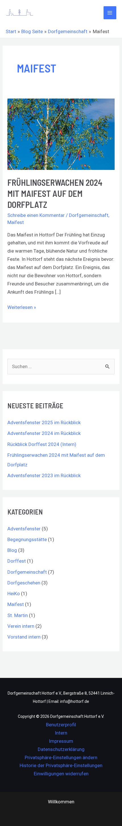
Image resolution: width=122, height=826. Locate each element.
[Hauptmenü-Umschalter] (110, 12)
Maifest (15, 222)
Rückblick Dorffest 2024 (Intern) (41, 444)
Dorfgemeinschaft (88, 215)
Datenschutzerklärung (61, 749)
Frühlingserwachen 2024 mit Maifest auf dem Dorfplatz (54, 193)
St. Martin (17, 615)
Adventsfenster (24, 529)
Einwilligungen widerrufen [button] (61, 773)
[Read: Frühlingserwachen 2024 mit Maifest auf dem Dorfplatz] (61, 133)
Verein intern (20, 626)
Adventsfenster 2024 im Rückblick (44, 433)
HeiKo (13, 593)
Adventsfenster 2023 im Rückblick (44, 475)
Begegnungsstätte (27, 539)
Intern (61, 733)
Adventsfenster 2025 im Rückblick (44, 422)
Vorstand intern (24, 637)
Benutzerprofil (61, 724)
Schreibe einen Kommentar (36, 215)
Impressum (61, 741)
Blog (12, 550)
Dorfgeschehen (23, 583)
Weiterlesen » (21, 306)
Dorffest (16, 561)
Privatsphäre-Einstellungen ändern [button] (61, 757)
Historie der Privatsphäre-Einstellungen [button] (61, 765)
